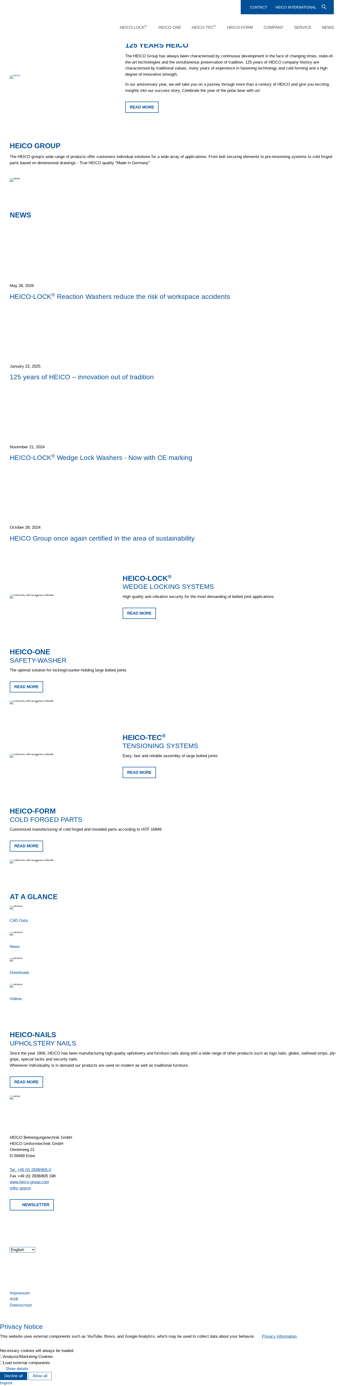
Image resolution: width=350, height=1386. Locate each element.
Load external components (26, 1363)
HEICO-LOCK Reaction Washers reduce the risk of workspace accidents (120, 296)
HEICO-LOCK (133, 27)
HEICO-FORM (240, 27)
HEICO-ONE (170, 27)
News (328, 27)
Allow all (40, 1376)
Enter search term (323, 6)
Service (302, 27)
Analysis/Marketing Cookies (28, 1356)
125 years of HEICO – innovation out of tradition (82, 377)
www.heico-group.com (29, 1182)
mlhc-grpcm (20, 1188)
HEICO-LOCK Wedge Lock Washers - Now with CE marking (101, 457)
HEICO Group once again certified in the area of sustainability (102, 538)
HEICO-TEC (204, 27)
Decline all (13, 1376)
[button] (10, 1223)
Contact (258, 7)
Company (273, 27)
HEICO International (295, 7)
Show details (17, 1368)
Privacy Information (279, 1336)
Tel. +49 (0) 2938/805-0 (30, 1170)
